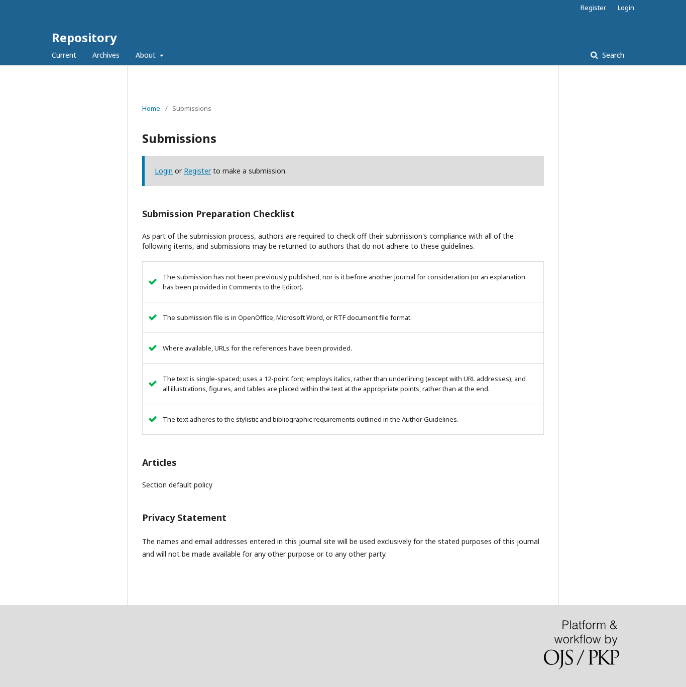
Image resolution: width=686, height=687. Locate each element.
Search (612, 55)
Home (151, 108)
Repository (84, 37)
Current (64, 55)
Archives (106, 55)
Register (593, 7)
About (147, 55)
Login (626, 7)
